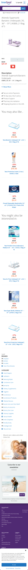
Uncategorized (7, 426)
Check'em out (8, 456)
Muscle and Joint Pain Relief (11, 404)
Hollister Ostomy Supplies (6, 515)
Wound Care (7, 429)
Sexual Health (8, 416)
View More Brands (9, 366)
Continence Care (8, 382)
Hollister (5, 361)
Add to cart (12, 66)
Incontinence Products (9, 398)
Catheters (6, 376)
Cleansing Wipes (8, 379)
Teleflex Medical (4, 524)
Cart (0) (20, 2)
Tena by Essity (7, 423)
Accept (14, 564)
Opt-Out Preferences (10, 568)
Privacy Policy (18, 568)
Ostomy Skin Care (8, 410)
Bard (2, 510)
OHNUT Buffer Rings (5, 520)
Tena (2, 526)
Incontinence (7, 395)
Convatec (5, 363)
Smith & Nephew (8, 420)
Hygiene (6, 392)
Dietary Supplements (10, 389)
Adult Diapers (8, 373)
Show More (7, 87)
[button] (25, 550)
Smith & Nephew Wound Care (6, 522)
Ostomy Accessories (9, 407)
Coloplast (5, 359)
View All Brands (24, 511)
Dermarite (6, 385)
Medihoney (3, 519)
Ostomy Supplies (9, 413)
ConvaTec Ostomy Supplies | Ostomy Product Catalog (10, 513)
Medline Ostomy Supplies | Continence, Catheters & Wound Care (12, 517)
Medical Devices (8, 401)
